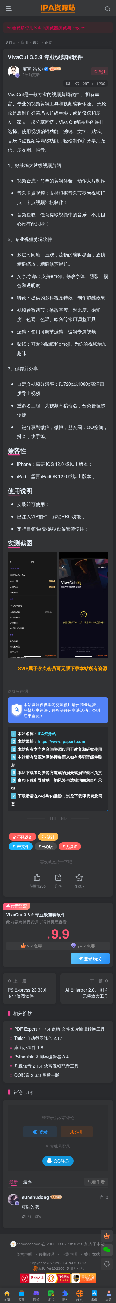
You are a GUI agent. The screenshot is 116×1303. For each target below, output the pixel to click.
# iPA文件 (21, 846)
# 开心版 (46, 846)
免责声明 (24, 1254)
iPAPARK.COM (74, 1262)
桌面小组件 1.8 (28, 1047)
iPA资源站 (47, 733)
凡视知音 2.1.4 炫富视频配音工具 (46, 1066)
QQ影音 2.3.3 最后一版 (36, 1075)
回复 (38, 1216)
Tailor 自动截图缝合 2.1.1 (38, 1038)
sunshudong (35, 1197)
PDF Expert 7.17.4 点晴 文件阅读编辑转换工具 (59, 1029)
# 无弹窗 (70, 846)
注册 (79, 1132)
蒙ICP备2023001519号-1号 (61, 1268)
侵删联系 (47, 1254)
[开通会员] (107, 1236)
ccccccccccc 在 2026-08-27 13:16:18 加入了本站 (60, 1244)
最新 (13, 1182)
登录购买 (92, 958)
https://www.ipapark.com (61, 741)
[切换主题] (107, 1264)
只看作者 (96, 1182)
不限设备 (24, 836)
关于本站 (92, 1254)
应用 (24, 42)
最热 (27, 1182)
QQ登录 (61, 1161)
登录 (43, 1132)
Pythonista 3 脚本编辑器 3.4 (41, 1056)
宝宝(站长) (33, 69)
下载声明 (69, 1254)
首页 (12, 42)
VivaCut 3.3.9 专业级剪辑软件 (45, 57)
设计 (36, 42)
